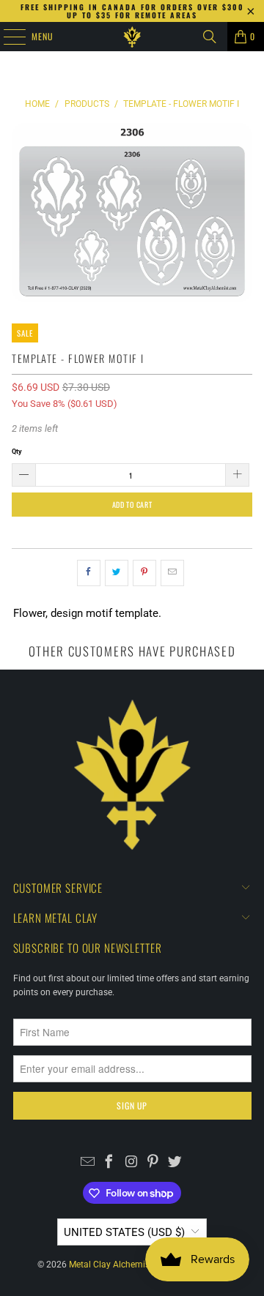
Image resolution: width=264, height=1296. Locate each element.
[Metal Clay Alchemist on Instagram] (131, 1163)
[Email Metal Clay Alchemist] (87, 1163)
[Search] (210, 36)
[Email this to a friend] (172, 573)
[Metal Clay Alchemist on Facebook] (109, 1163)
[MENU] (6, 36)
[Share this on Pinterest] (144, 573)
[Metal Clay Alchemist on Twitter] (175, 1163)
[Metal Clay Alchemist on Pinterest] (153, 1163)
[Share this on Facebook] (88, 573)
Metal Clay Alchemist (111, 1264)
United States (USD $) (124, 1232)
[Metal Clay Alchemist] (132, 36)
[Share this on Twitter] (116, 573)
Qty (17, 451)
